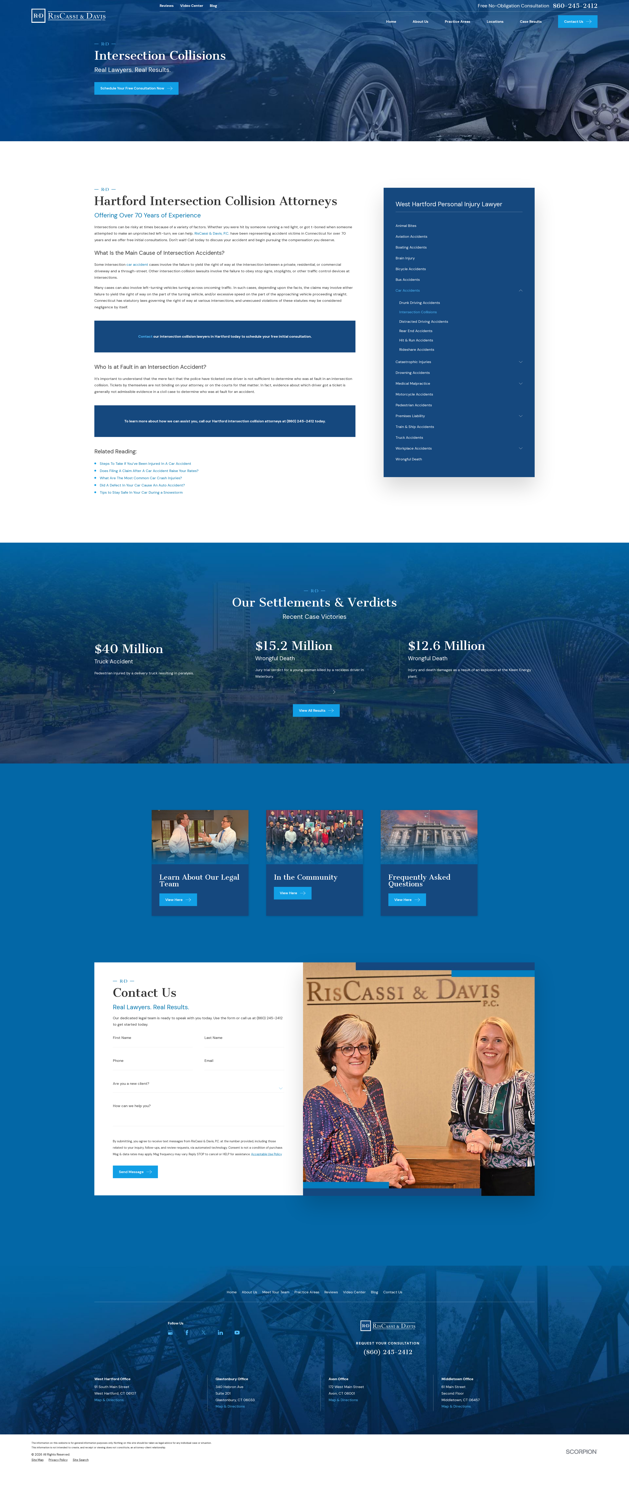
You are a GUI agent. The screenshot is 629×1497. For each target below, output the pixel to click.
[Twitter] (203, 1332)
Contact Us (392, 1292)
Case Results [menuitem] (531, 21)
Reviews (167, 5)
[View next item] (334, 692)
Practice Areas (306, 1292)
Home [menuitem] (391, 21)
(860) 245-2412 (387, 1352)
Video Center (191, 5)
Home (232, 1292)
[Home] (68, 15)
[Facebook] (187, 1332)
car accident (137, 264)
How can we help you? (132, 1106)
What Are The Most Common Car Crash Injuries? (141, 478)
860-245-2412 (575, 6)
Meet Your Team (275, 1292)
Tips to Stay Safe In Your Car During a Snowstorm (141, 492)
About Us (249, 1292)
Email (208, 1060)
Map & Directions (109, 1400)
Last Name (213, 1038)
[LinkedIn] (220, 1332)
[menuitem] (459, 225)
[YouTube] (237, 1332)
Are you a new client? (131, 1083)
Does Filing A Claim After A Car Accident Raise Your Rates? (149, 470)
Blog (213, 5)
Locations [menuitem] (495, 21)
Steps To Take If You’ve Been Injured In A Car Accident (145, 463)
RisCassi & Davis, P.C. (211, 233)
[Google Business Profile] (170, 1332)
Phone (118, 1060)
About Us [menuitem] (420, 21)
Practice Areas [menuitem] (457, 21)
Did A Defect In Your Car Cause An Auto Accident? (142, 485)
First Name (122, 1038)
